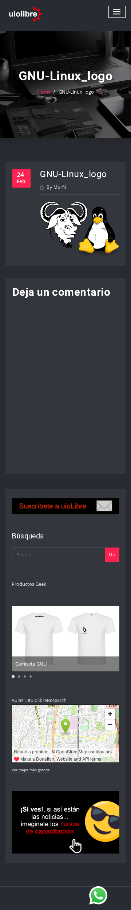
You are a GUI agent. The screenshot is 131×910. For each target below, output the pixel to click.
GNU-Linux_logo (76, 92)
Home (44, 92)
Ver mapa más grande (31, 769)
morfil (56, 187)
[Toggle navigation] (117, 12)
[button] (13, 676)
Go (112, 554)
